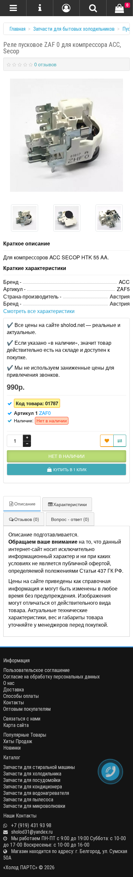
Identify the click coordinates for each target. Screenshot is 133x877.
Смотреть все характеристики (39, 311)
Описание (25, 503)
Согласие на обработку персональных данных (51, 676)
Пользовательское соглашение (36, 670)
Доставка (13, 689)
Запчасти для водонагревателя (36, 793)
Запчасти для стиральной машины (39, 767)
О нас (9, 683)
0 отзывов (45, 64)
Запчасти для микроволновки (34, 806)
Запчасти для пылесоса (28, 799)
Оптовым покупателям (27, 709)
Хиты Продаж (17, 741)
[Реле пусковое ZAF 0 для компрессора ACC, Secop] (66, 135)
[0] (119, 8)
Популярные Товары (24, 734)
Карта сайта (16, 725)
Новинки (12, 747)
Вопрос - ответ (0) (70, 519)
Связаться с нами (21, 718)
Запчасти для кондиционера (32, 786)
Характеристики (70, 504)
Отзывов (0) (26, 519)
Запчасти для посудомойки (31, 780)
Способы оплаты (21, 696)
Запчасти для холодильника (32, 773)
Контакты (13, 702)
